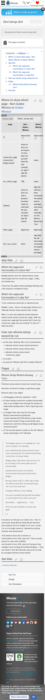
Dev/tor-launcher (10, 565)
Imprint (8, 676)
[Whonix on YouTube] (15, 622)
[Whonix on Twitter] (11, 622)
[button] (4, 52)
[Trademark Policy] (18, 597)
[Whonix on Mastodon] (7, 626)
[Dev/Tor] (32, 21)
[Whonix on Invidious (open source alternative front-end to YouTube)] (19, 622)
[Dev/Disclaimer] (40, 21)
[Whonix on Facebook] (23, 622)
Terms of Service (26, 672)
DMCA (33, 674)
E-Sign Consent (25, 674)
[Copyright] (7, 680)
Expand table (7, 119)
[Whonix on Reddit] (27, 622)
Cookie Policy (15, 674)
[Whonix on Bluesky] (11, 626)
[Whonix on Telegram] (7, 622)
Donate (37, 3)
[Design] (36, 21)
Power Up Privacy (11, 641)
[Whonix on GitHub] (31, 622)
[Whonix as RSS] (35, 622)
